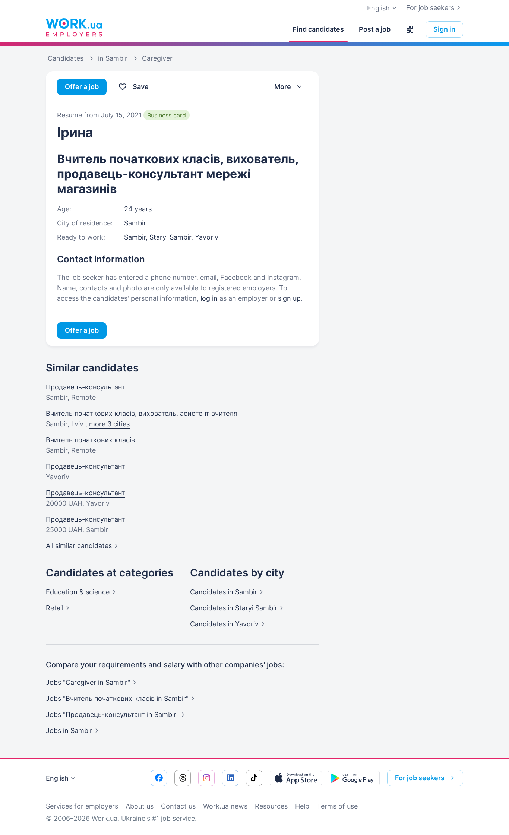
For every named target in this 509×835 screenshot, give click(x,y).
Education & (78, 592)
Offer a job (82, 87)
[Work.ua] (74, 27)
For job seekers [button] (420, 778)
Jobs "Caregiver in (88, 682)
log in (209, 298)
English (57, 778)
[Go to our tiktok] (254, 778)
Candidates (223, 592)
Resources (271, 806)
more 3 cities (109, 424)
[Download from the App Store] (296, 778)
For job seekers (430, 8)
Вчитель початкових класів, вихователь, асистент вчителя (141, 413)
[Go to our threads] (182, 778)
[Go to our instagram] (206, 778)
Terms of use (337, 806)
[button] (410, 29)
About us (140, 806)
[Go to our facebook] (159, 778)
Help (302, 806)
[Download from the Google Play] (354, 778)
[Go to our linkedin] (230, 778)
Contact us (178, 806)
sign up (289, 298)
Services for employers (82, 806)
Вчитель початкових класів (90, 440)
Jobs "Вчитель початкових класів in (117, 698)
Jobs (69, 730)
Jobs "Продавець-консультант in (112, 714)
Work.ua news (225, 806)
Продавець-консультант (85, 387)
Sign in (444, 29)
